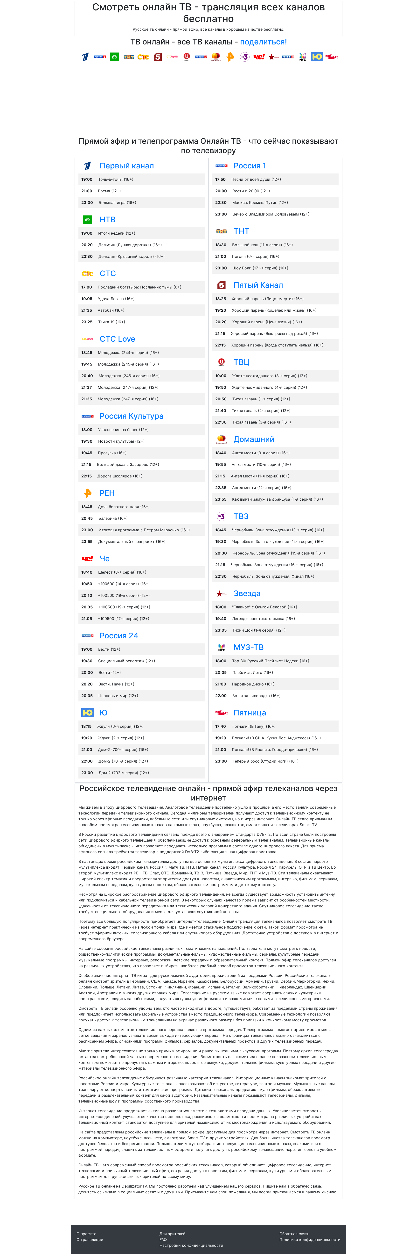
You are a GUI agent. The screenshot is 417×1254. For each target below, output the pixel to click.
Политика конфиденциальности (310, 1239)
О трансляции (89, 1239)
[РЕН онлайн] (230, 56)
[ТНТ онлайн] (129, 56)
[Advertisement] (208, 100)
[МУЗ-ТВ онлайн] (302, 56)
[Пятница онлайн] (331, 56)
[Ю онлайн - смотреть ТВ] (87, 712)
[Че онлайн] (259, 56)
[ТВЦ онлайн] (187, 56)
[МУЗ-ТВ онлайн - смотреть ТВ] (221, 647)
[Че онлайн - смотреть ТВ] (87, 558)
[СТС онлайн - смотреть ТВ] (87, 273)
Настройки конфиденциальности (191, 1245)
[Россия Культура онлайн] (201, 56)
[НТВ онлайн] (114, 56)
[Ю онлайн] (317, 56)
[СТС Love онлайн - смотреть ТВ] (87, 338)
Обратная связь (294, 1233)
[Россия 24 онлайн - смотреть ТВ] (87, 635)
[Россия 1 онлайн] (100, 56)
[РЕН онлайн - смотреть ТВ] (87, 492)
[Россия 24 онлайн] (288, 56)
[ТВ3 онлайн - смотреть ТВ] (221, 516)
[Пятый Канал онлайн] (158, 56)
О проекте (86, 1233)
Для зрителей (173, 1233)
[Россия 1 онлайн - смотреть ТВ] (221, 165)
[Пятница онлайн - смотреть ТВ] (221, 712)
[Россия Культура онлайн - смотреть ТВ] (87, 415)
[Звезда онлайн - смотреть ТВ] (221, 593)
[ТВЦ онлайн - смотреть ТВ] (221, 362)
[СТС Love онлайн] (172, 56)
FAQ (163, 1239)
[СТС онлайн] (143, 56)
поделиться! (263, 41)
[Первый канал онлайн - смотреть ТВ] (87, 165)
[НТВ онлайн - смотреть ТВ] (87, 219)
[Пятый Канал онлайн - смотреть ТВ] (221, 284)
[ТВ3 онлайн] (244, 56)
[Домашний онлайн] (215, 56)
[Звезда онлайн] (273, 56)
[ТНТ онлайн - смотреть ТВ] (221, 231)
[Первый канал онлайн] (85, 56)
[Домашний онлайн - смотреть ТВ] (221, 439)
